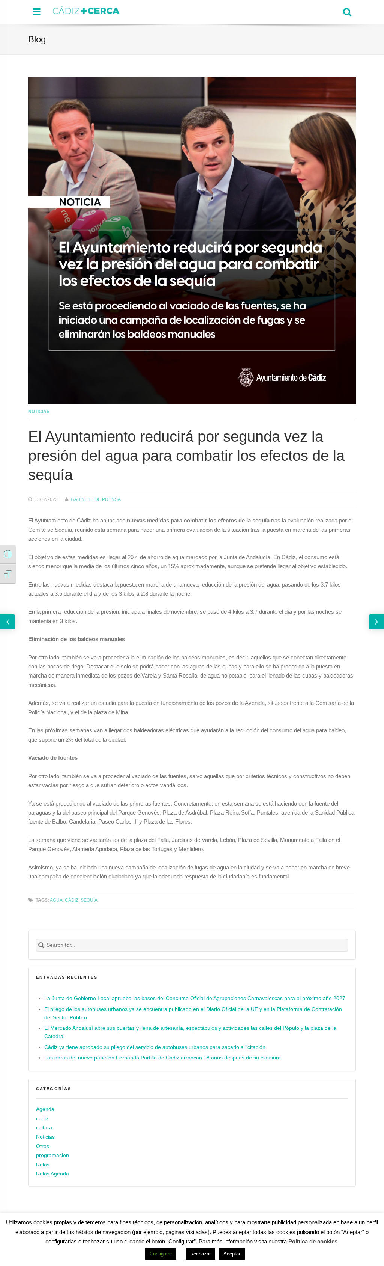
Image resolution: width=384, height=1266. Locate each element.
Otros (42, 1146)
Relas (43, 1165)
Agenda (45, 1109)
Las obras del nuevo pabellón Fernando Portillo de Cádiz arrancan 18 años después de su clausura (162, 1058)
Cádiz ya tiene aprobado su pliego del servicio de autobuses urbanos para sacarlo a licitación (155, 1047)
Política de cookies (313, 1241)
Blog (37, 39)
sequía (89, 900)
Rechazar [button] (200, 1254)
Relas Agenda (52, 1174)
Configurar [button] (161, 1254)
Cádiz (71, 900)
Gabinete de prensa (96, 499)
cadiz (42, 1118)
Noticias (39, 411)
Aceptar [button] (232, 1254)
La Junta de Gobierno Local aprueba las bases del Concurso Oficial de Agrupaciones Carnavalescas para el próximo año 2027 (194, 998)
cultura (44, 1127)
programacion (52, 1155)
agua (56, 900)
